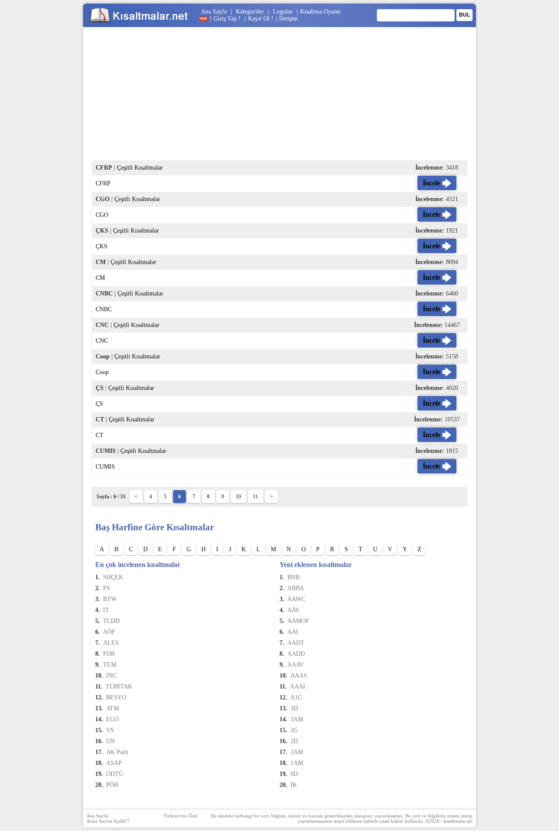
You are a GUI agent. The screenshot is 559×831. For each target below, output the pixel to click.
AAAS (298, 675)
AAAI (297, 686)
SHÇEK (113, 577)
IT (106, 610)
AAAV (295, 664)
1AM (296, 763)
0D (294, 774)
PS (106, 588)
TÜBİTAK (119, 686)
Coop (102, 372)
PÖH (112, 785)
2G (294, 730)
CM (100, 278)
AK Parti (117, 752)
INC (111, 675)
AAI (292, 632)
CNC (102, 340)
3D (294, 708)
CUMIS (105, 466)
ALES (111, 643)
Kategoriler (250, 11)
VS (110, 730)
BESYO (116, 697)
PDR (109, 653)
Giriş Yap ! (228, 18)
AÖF (109, 632)
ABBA (295, 588)
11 (255, 497)
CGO (102, 215)
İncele (431, 183)
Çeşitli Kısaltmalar (140, 167)
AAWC (296, 599)
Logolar (283, 11)
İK (293, 785)
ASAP (114, 763)
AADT (295, 643)
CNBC (104, 309)
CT (100, 435)
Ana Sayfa (214, 11)
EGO (112, 719)
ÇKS (101, 246)
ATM (112, 708)
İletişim (288, 18)
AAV (293, 610)
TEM (109, 664)
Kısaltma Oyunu (320, 11)
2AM (296, 752)
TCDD (111, 621)
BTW (110, 599)
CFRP (103, 183)
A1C (296, 697)
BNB (293, 577)
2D (294, 741)
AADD (296, 653)
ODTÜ (114, 774)
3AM (296, 719)
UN (110, 741)
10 (238, 497)
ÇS (99, 403)
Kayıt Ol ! (260, 18)
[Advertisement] (279, 99)
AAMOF (298, 621)
